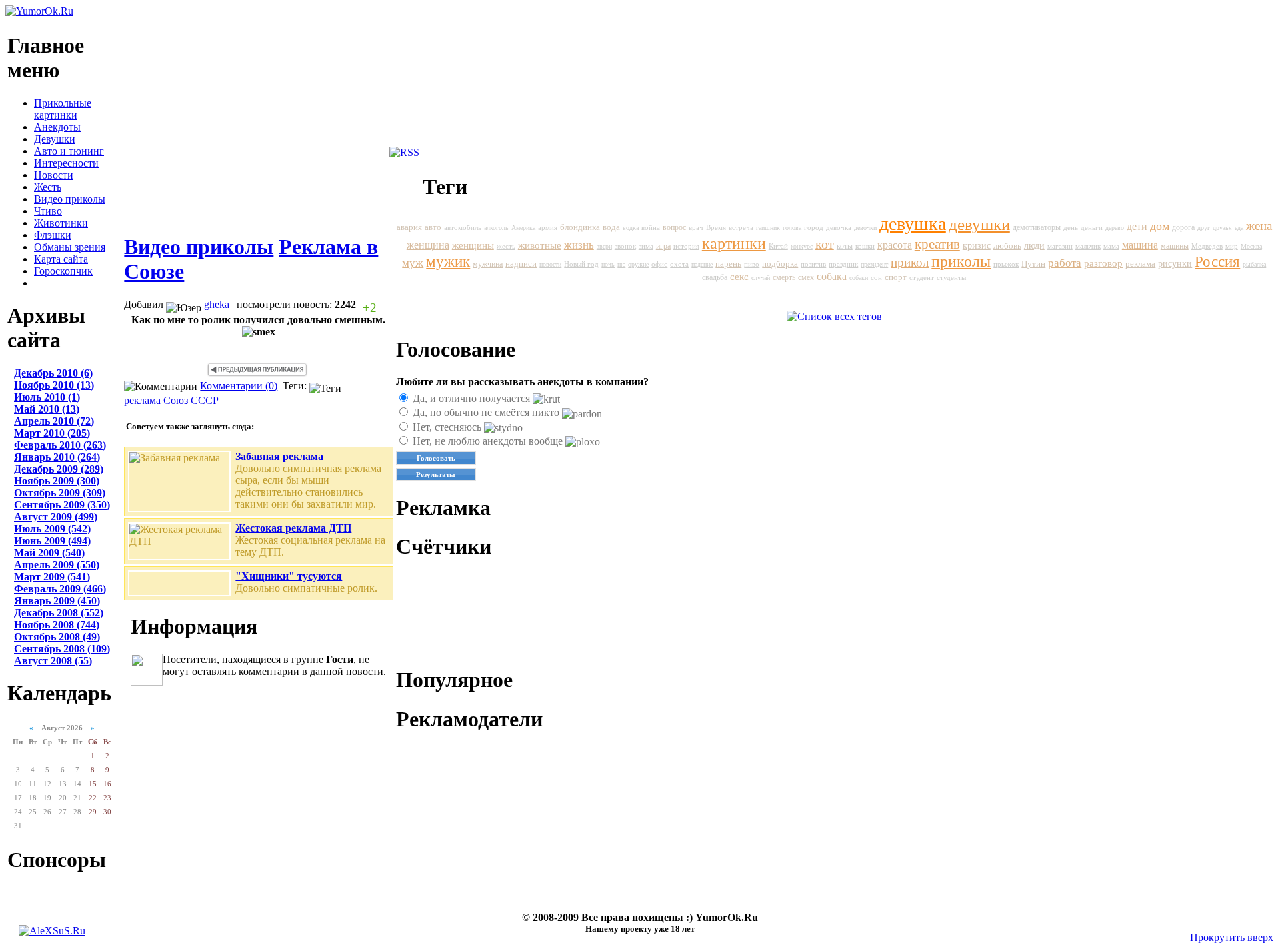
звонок (625, 246)
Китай (778, 246)
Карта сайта (61, 259)
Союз (177, 400)
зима (646, 246)
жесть (506, 246)
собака (832, 276)
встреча (741, 227)
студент (921, 277)
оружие (638, 264)
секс (739, 276)
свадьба (714, 277)
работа (1064, 263)
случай (760, 277)
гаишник (768, 227)
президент (874, 264)
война (650, 227)
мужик (448, 261)
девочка (838, 227)
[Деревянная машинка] (257, 373)
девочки (865, 227)
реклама (143, 400)
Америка (523, 227)
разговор (1103, 263)
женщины (473, 245)
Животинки (61, 223)
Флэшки (52, 235)
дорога (1183, 227)
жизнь (579, 245)
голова (792, 227)
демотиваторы (1037, 227)
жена (1259, 226)
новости (550, 264)
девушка (912, 223)
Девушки (54, 139)
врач (696, 227)
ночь (608, 264)
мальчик (1088, 246)
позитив (813, 264)
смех (806, 277)
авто (433, 227)
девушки (979, 224)
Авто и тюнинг (69, 151)
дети (1137, 226)
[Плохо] (386, 308)
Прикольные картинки (62, 109)
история (686, 246)
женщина (428, 245)
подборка (780, 264)
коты (845, 246)
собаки (858, 277)
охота (679, 264)
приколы (961, 261)
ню (621, 264)
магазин (1060, 246)
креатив (937, 244)
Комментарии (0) (238, 385)
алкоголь (496, 227)
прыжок (1006, 264)
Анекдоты (57, 127)
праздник (843, 264)
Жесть (47, 187)
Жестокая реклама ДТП (293, 528)
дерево (1114, 227)
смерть (784, 277)
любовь (1007, 246)
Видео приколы (69, 199)
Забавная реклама (279, 456)
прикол (910, 262)
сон (876, 277)
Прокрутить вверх (1231, 937)
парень (728, 264)
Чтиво (48, 211)
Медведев (1207, 246)
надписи (521, 264)
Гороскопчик (63, 271)
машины (1175, 246)
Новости (53, 175)
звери (604, 246)
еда (1239, 227)
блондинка (580, 227)
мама (1111, 246)
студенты (951, 277)
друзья (1222, 227)
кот (824, 244)
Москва (1251, 246)
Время (716, 227)
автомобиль (462, 227)
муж (412, 263)
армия (547, 227)
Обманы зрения (69, 247)
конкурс (802, 246)
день (1070, 227)
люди (1034, 246)
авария (409, 227)
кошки (865, 246)
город (813, 227)
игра (663, 246)
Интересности (66, 163)
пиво (751, 264)
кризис (977, 246)
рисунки (1175, 264)
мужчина (488, 264)
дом (1159, 226)
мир (1231, 246)
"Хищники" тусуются (288, 576)
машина (1140, 245)
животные (539, 245)
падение (702, 264)
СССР (206, 400)
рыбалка (1254, 264)
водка (631, 227)
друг (1203, 227)
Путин (1033, 264)
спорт (896, 277)
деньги (1092, 227)
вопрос (674, 227)
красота (894, 245)
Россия (1217, 261)
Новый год (581, 264)
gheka (216, 304)
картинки (734, 243)
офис (659, 264)
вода (611, 227)
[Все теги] (834, 316)
